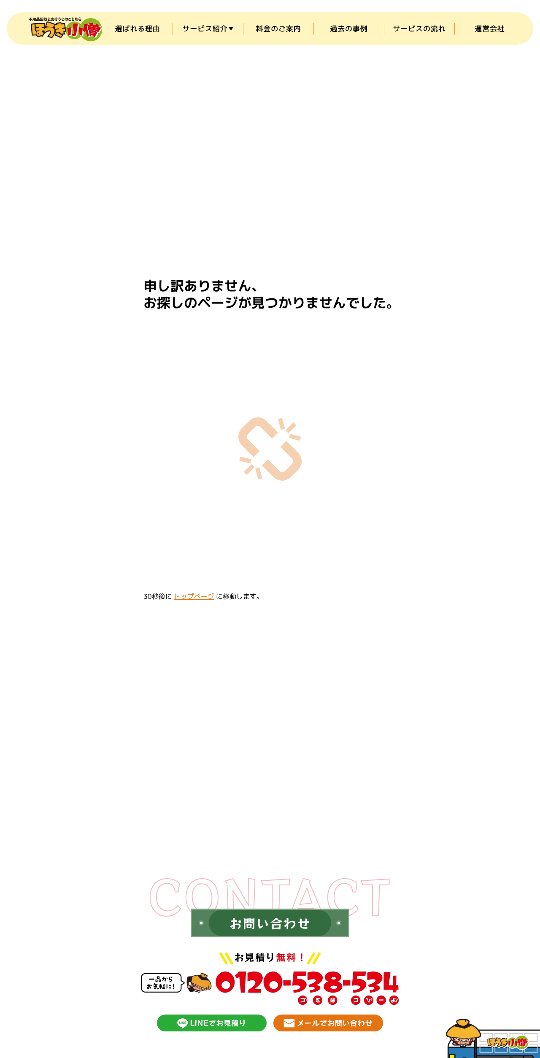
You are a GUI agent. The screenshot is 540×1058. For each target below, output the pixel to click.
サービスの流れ (419, 28)
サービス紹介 (204, 28)
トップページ (194, 596)
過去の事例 (348, 28)
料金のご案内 (278, 28)
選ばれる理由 (137, 28)
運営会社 (490, 28)
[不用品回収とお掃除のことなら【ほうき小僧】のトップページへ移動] (65, 28)
